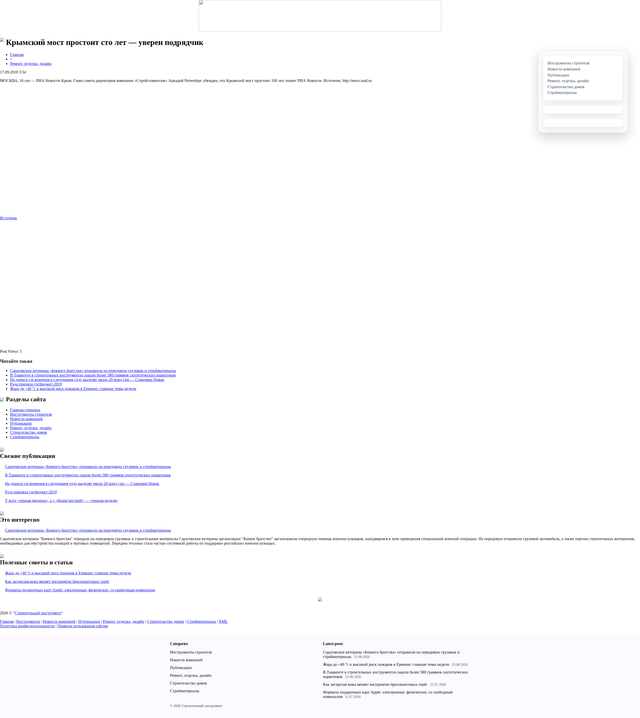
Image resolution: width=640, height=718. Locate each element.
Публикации (21, 423)
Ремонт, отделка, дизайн (31, 63)
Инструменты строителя (31, 414)
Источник (8, 218)
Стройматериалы (24, 437)
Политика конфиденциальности (27, 626)
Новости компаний (26, 419)
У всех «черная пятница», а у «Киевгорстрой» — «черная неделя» (61, 500)
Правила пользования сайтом (83, 626)
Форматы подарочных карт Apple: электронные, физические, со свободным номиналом (80, 590)
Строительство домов (28, 432)
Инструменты (28, 621)
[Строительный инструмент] (320, 16)
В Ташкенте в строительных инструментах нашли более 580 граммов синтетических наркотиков (93, 375)
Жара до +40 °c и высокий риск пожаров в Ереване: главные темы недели (73, 388)
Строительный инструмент (38, 613)
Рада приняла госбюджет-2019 (36, 384)
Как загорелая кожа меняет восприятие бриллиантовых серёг (57, 581)
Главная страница (25, 410)
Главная (17, 54)
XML (223, 621)
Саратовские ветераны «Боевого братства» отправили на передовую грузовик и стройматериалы (93, 370)
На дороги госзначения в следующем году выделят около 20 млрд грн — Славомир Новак (87, 379)
